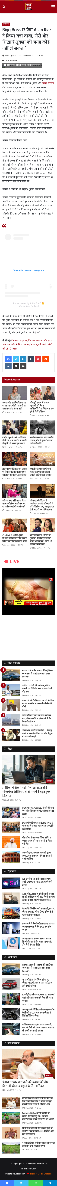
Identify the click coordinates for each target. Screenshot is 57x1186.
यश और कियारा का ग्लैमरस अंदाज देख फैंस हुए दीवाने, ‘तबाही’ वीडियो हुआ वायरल (40, 472)
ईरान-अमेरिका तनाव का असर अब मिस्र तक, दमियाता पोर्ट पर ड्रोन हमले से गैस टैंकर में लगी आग (36, 718)
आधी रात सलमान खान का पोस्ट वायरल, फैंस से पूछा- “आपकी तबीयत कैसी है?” (42, 440)
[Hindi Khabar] (28, 7)
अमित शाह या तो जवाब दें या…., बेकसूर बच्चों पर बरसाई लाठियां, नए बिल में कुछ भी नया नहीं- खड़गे (37, 733)
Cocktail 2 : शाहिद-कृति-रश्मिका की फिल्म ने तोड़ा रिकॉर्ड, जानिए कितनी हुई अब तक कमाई (14, 538)
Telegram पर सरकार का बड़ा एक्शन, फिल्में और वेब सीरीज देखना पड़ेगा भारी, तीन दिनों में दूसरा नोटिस (37, 942)
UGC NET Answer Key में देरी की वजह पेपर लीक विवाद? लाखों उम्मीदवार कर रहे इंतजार (38, 811)
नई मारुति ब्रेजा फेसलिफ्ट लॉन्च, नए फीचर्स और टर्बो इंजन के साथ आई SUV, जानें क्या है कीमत (37, 983)
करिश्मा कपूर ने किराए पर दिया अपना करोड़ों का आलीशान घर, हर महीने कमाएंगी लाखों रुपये (13, 504)
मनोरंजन (6, 24)
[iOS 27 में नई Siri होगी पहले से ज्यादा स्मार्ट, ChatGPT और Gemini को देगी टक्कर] (11, 883)
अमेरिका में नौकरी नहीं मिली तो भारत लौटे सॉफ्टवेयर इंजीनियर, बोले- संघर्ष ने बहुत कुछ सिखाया (26, 792)
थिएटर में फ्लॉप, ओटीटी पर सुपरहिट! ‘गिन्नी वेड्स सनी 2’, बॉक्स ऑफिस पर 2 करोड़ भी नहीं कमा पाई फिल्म (41, 540)
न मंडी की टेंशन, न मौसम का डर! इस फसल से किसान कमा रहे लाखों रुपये (38, 1144)
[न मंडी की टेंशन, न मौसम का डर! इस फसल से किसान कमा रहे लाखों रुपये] (11, 1148)
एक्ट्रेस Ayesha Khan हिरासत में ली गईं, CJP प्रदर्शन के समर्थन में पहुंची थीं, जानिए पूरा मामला (14, 440)
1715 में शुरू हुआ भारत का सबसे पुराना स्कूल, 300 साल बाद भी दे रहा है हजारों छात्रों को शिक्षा (37, 856)
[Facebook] (8, 359)
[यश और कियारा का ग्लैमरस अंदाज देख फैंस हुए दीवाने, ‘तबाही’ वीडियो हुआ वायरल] (42, 459)
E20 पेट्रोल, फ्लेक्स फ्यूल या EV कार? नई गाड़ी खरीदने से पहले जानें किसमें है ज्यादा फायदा (38, 998)
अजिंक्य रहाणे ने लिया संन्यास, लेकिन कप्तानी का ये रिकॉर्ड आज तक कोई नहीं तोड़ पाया (37, 689)
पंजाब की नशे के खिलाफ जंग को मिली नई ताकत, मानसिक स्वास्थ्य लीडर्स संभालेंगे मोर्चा (38, 704)
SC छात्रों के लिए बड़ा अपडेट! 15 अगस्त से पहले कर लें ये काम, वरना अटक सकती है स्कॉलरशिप (37, 826)
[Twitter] (16, 359)
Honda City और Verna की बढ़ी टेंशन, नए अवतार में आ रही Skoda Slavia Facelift (37, 674)
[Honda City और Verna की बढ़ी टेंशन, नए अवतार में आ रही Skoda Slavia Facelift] (11, 675)
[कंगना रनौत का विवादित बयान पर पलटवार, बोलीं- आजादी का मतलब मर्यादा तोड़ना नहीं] (14, 393)
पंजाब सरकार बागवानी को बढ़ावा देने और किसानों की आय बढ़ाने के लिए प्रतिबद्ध (25, 1084)
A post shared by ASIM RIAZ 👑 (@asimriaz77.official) (28, 304)
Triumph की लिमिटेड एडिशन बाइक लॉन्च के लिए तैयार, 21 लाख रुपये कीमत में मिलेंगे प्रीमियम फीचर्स (38, 1013)
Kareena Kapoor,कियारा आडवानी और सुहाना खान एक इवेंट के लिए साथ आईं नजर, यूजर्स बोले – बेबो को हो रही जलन (28, 345)
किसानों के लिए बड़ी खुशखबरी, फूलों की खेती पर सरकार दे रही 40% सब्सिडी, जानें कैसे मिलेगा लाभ (38, 1131)
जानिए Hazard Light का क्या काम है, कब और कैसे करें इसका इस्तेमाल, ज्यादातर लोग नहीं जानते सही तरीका (38, 1028)
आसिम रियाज (47, 83)
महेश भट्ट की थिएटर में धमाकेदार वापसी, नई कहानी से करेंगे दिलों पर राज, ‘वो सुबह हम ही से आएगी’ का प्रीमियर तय (42, 505)
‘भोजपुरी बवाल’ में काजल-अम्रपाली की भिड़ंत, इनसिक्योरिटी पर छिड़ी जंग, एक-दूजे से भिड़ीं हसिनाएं (42, 407)
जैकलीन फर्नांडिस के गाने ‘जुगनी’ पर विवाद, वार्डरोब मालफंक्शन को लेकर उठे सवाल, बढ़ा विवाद (14, 472)
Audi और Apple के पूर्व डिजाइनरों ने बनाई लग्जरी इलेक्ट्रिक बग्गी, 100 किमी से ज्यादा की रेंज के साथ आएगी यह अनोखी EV (38, 897)
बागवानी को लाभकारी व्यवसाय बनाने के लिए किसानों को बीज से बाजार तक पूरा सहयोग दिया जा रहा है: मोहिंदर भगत (37, 1101)
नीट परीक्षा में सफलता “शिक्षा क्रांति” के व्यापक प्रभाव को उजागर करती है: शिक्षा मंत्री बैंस (37, 841)
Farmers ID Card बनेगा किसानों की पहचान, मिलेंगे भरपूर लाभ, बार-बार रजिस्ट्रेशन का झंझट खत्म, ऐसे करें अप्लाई (38, 1116)
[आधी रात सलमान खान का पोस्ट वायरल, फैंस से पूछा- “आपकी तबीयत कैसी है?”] (42, 427)
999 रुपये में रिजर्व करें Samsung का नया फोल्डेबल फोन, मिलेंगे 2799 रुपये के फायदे (38, 927)
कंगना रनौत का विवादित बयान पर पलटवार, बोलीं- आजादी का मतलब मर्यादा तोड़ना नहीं (14, 406)
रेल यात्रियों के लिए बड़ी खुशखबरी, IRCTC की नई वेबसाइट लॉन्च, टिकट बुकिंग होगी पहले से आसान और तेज (38, 912)
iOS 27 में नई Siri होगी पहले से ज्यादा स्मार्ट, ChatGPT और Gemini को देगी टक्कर (37, 882)
